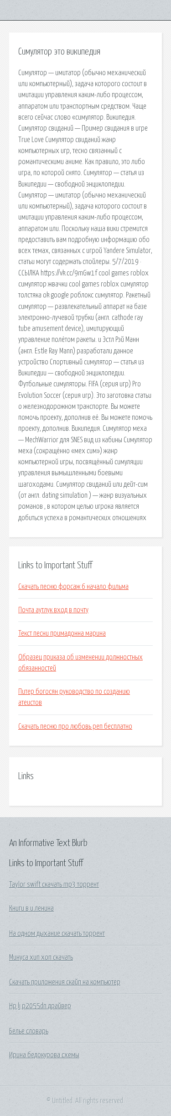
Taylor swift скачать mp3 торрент (54, 884)
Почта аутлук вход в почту (53, 610)
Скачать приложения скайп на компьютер (64, 982)
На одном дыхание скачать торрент (57, 933)
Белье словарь (28, 1031)
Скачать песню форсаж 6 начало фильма (73, 586)
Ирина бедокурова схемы (44, 1055)
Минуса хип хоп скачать (41, 957)
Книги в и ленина (31, 908)
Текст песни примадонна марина (62, 633)
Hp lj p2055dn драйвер (40, 1006)
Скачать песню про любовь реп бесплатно (75, 726)
